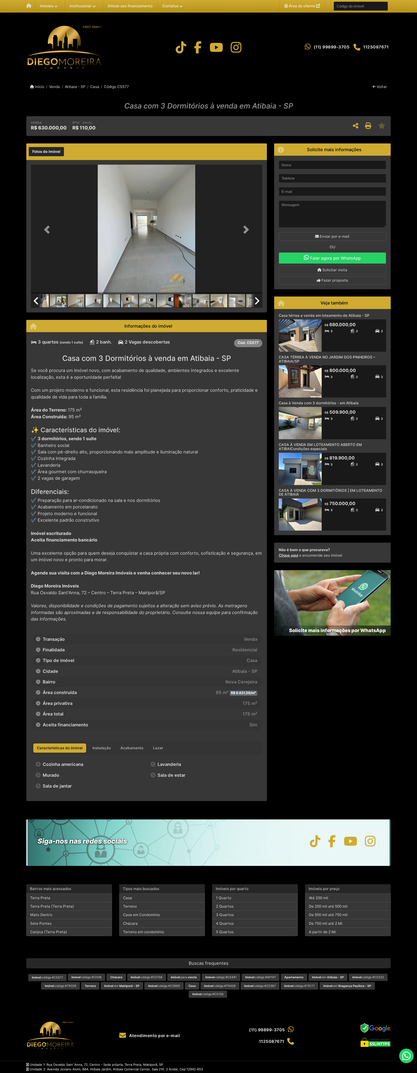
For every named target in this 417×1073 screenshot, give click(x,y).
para (184, 977)
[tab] (46, 151)
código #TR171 (299, 986)
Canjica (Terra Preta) (48, 932)
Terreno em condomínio (143, 932)
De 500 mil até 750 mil (328, 914)
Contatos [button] (170, 6)
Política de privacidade (312, 1067)
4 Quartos (225, 923)
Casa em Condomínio (141, 914)
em (328, 977)
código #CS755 (207, 994)
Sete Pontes (41, 923)
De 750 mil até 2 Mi (325, 923)
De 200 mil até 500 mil (328, 906)
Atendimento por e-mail (154, 1035)
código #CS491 (221, 977)
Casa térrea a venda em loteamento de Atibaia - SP (324, 315)
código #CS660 (164, 986)
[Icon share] (181, 47)
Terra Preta (40, 898)
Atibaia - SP (75, 86)
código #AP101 (260, 977)
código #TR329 (60, 986)
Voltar (381, 86)
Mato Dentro (41, 914)
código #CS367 (260, 986)
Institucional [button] (80, 6)
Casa (94, 86)
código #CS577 (47, 977)
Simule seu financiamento (130, 6)
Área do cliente (302, 6)
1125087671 (376, 47)
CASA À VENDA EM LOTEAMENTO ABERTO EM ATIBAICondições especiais (320, 446)
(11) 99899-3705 (332, 47)
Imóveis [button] (46, 6)
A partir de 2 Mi (322, 932)
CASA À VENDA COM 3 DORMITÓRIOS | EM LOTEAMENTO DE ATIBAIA (330, 492)
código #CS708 (146, 977)
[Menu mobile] (28, 6)
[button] (48, 229)
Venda (54, 86)
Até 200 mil (318, 898)
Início (39, 86)
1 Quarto (223, 898)
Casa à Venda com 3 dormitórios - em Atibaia (319, 403)
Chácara (130, 923)
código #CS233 (368, 977)
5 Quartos (225, 932)
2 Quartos (225, 906)
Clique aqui (288, 555)
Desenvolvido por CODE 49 (370, 1067)
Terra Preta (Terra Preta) (52, 906)
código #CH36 (86, 977)
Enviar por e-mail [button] (334, 236)
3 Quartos (225, 914)
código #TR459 (220, 986)
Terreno (130, 906)
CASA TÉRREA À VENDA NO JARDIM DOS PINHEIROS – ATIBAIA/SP (327, 359)
